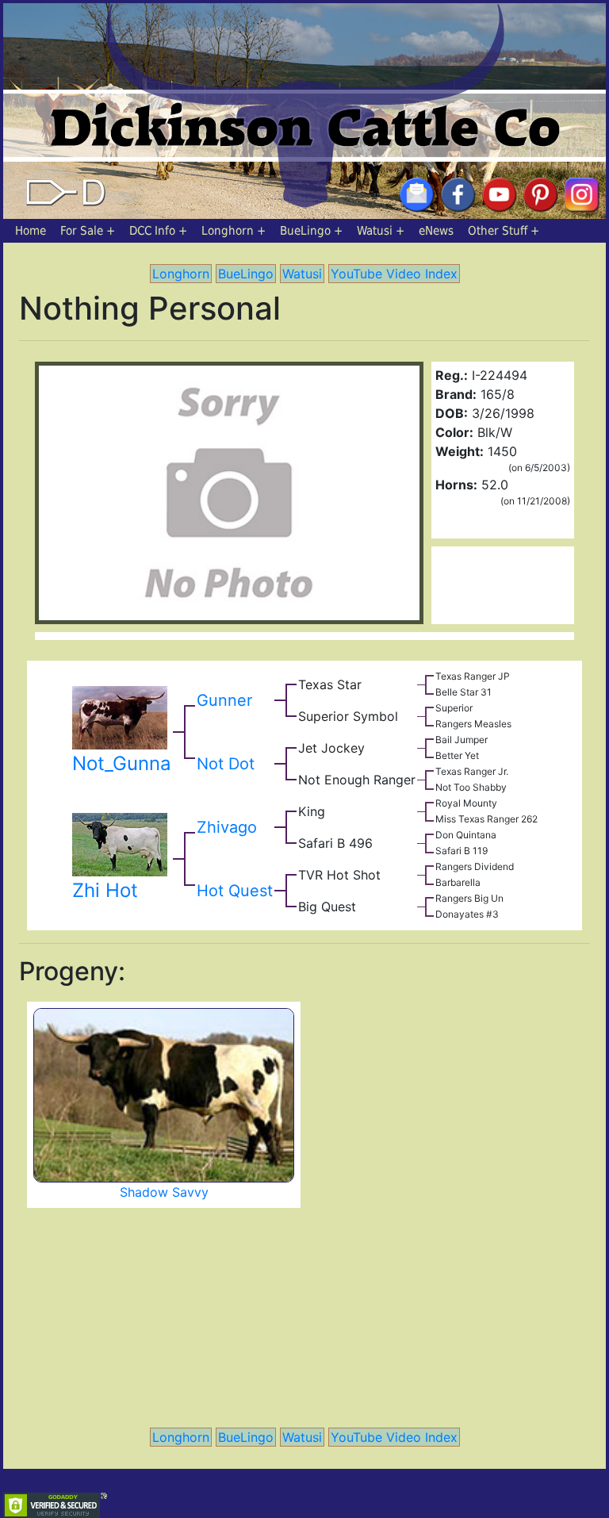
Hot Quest (235, 890)
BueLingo (305, 231)
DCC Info (152, 231)
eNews (436, 231)
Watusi (375, 231)
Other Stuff (497, 231)
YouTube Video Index (394, 274)
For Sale (81, 231)
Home (30, 231)
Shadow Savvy (164, 1192)
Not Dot (226, 763)
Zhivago (227, 827)
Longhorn (227, 231)
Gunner (224, 700)
